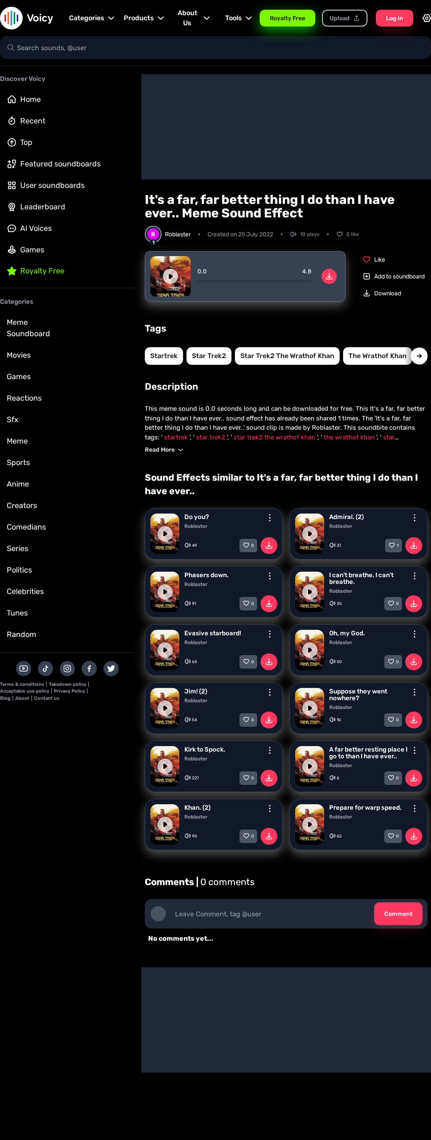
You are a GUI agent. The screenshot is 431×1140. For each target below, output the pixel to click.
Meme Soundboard (28, 328)
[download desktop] (329, 276)
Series (17, 548)
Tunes (17, 613)
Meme (17, 441)
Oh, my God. (347, 633)
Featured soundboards (60, 164)
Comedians (26, 527)
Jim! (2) (195, 691)
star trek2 (209, 356)
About (22, 698)
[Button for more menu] (270, 518)
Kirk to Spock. (204, 749)
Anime (18, 484)
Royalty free (42, 271)
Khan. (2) (197, 807)
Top (26, 142)
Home (30, 99)
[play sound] (170, 276)
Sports (18, 462)
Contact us (46, 698)
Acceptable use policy (24, 691)
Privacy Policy (69, 691)
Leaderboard (42, 206)
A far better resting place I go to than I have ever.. (368, 753)
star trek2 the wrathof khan (287, 356)
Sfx (13, 419)
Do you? (196, 517)
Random (21, 634)
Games (32, 249)
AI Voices (36, 228)
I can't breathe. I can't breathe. (361, 578)
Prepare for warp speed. (365, 807)
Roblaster (196, 526)
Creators (22, 505)
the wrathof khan (378, 356)
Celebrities (25, 591)
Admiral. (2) (346, 517)
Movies (19, 355)
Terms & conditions (22, 684)
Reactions (24, 398)
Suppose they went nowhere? (358, 694)
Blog (5, 698)
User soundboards (52, 185)
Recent (32, 121)
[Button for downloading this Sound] (269, 545)
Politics (19, 570)
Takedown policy (67, 684)
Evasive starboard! (212, 633)
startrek (164, 356)
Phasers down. (206, 575)
